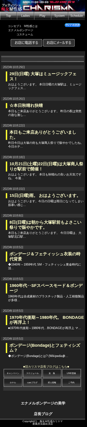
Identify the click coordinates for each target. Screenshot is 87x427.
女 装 (52, 373)
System (59, 15)
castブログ (32, 382)
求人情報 (52, 382)
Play (42, 15)
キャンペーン (13, 373)
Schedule (76, 15)
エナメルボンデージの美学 (43, 403)
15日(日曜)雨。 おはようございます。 (45, 195)
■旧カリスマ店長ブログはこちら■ (46, 366)
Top (8, 15)
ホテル (13, 382)
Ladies (25, 15)
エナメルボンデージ (20, 30)
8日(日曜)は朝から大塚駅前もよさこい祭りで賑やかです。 (45, 225)
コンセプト (15, 26)
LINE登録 (71, 373)
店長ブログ (43, 414)
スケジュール (32, 373)
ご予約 (71, 382)
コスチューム (24, 34)
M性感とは (31, 26)
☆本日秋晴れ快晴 (26, 105)
